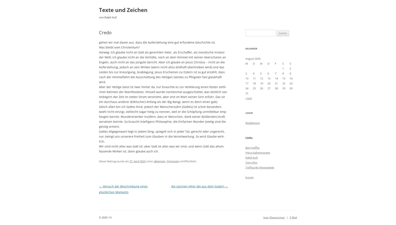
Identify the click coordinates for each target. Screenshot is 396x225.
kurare (249, 177)
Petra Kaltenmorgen (257, 152)
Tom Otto (251, 162)
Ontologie (173, 161)
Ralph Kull (251, 157)
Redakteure (252, 123)
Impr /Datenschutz (274, 217)
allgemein (159, 161)
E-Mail (293, 217)
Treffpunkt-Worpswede (259, 167)
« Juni (248, 98)
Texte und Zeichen (123, 10)
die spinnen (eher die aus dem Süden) (199, 186)
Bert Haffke (252, 148)
